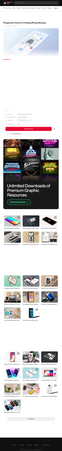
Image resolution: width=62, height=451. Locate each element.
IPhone (15, 26)
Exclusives (8, 8)
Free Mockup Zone (16, 133)
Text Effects (25, 8)
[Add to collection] (54, 129)
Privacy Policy (45, 445)
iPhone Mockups (22, 120)
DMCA (37, 445)
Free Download (28, 129)
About (14, 445)
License (21, 445)
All (4, 8)
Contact (29, 445)
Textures (19, 8)
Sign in (56, 8)
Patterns (49, 8)
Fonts (14, 8)
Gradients (38, 8)
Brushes (44, 8)
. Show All (29, 120)
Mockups (32, 8)
